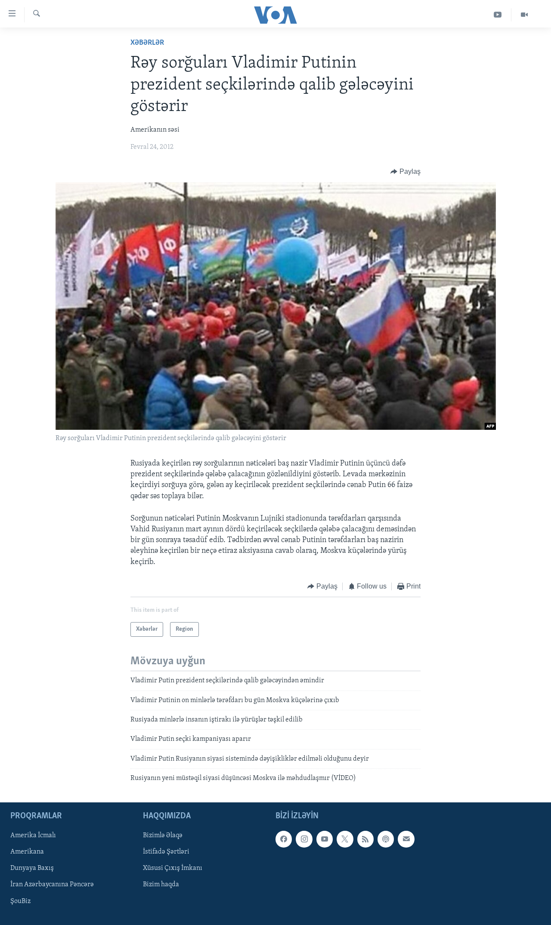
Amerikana (27, 852)
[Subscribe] (406, 839)
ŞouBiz (20, 901)
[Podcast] (386, 839)
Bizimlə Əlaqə (163, 835)
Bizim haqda (161, 885)
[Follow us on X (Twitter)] (345, 839)
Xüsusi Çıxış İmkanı (172, 868)
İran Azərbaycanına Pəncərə (52, 885)
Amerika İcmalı (33, 835)
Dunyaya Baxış (32, 868)
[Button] (405, 171)
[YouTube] (497, 15)
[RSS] (365, 839)
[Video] (524, 15)
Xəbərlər (147, 43)
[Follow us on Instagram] (304, 839)
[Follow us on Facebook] (284, 839)
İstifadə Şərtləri (166, 852)
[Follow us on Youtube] (324, 839)
